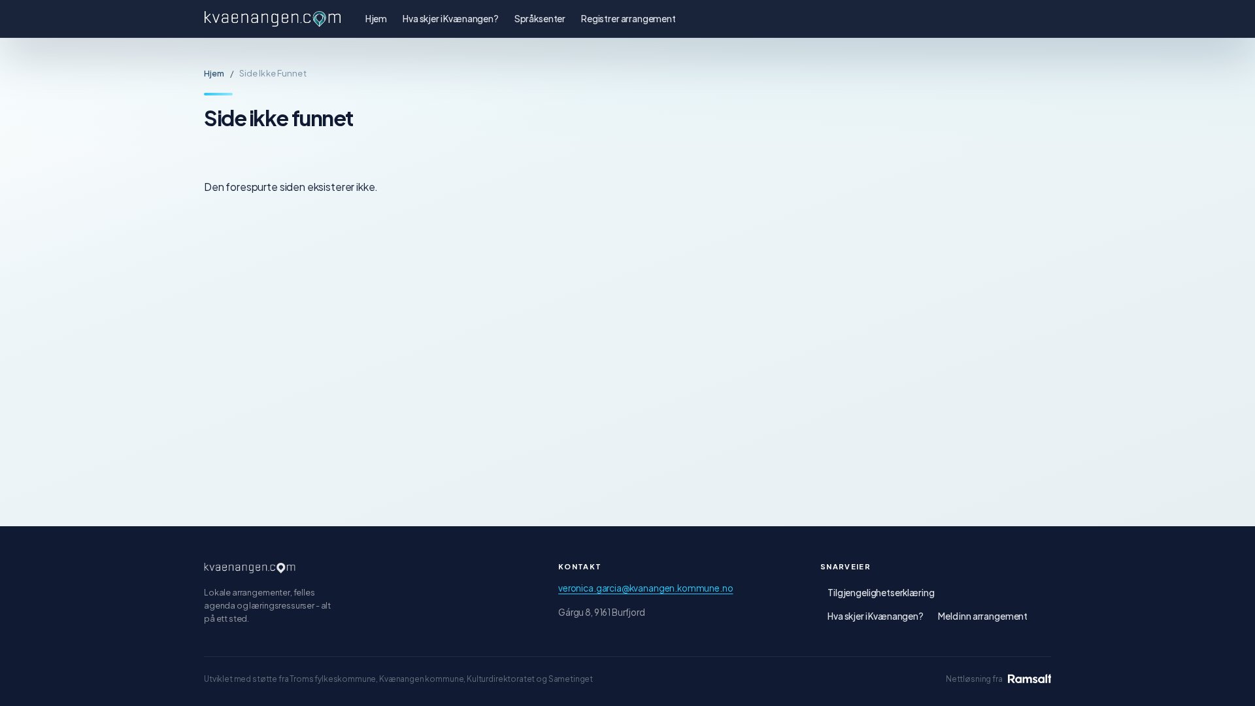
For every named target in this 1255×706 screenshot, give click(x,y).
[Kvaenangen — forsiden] (249, 568)
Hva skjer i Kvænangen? (451, 18)
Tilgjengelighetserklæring (881, 592)
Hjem (376, 18)
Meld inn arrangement (983, 616)
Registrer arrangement (628, 18)
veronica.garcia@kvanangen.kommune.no (645, 588)
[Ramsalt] (1029, 678)
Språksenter (539, 18)
